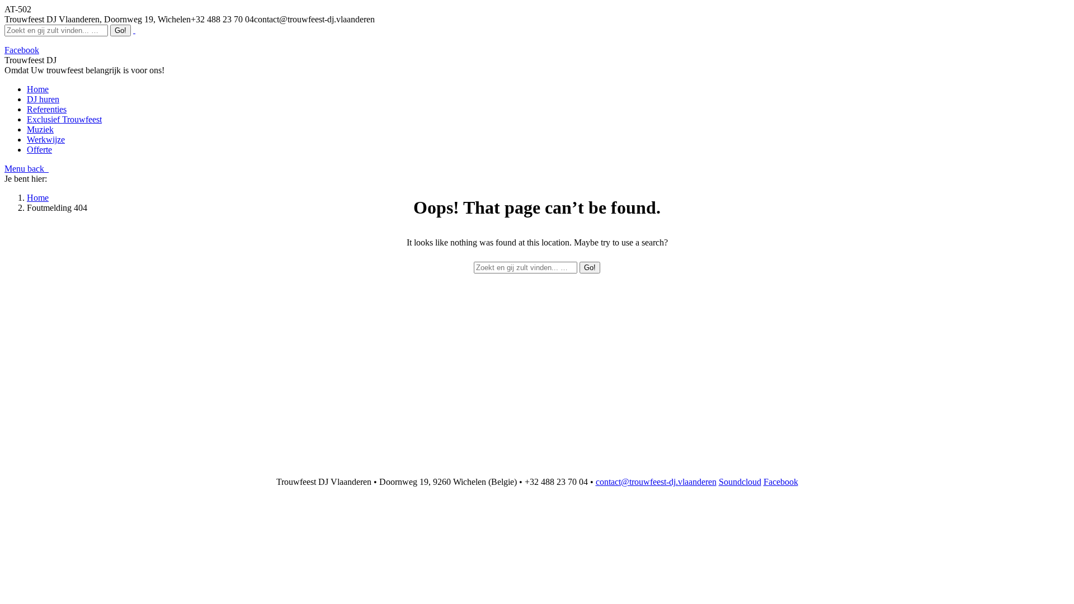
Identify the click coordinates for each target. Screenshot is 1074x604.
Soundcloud (740, 482)
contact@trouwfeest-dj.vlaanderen (656, 482)
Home (38, 197)
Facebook (781, 482)
